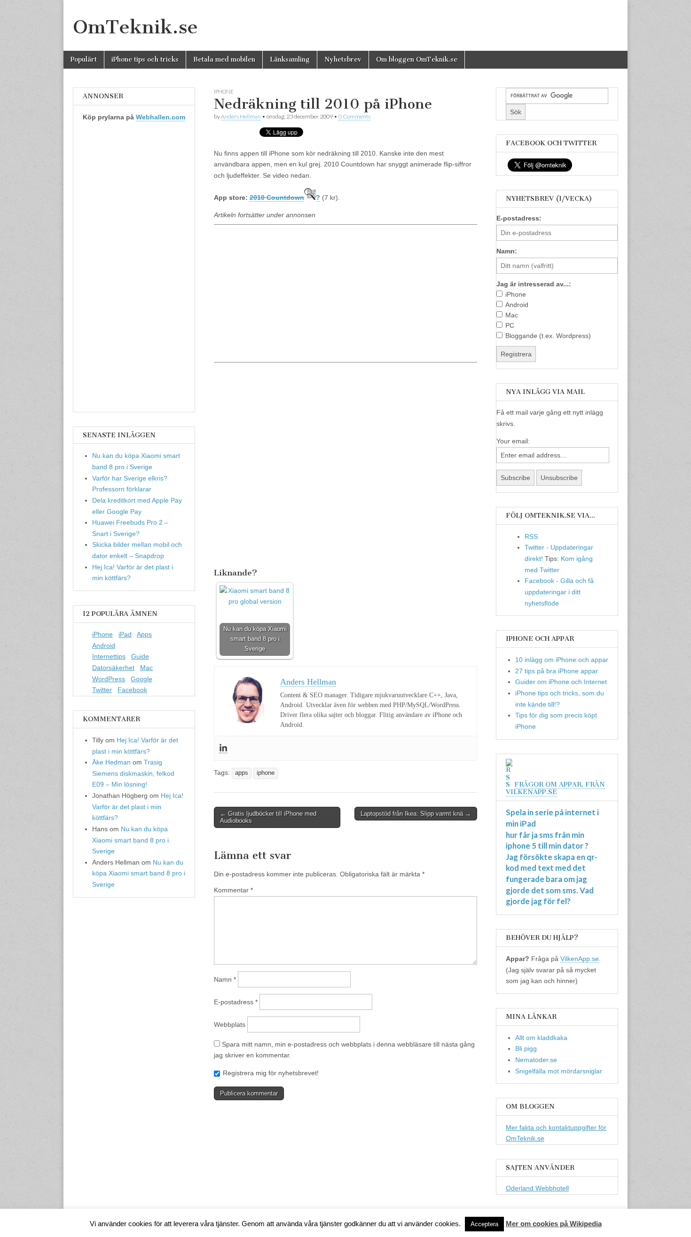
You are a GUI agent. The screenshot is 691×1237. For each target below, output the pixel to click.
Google (141, 679)
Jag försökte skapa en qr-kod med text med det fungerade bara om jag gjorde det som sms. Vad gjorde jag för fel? (551, 879)
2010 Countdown (277, 197)
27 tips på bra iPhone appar (556, 671)
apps (241, 773)
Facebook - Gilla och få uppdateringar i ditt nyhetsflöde (559, 592)
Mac (146, 667)
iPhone (102, 634)
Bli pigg (526, 1048)
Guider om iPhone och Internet (561, 681)
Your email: (513, 441)
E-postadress (236, 1002)
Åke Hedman (111, 762)
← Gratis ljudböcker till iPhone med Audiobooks (268, 817)
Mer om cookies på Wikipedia (554, 1224)
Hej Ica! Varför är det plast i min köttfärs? (137, 806)
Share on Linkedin (272, 548)
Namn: (506, 251)
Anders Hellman (241, 116)
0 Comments (354, 116)
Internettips (109, 656)
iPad (125, 634)
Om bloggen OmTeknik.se (416, 59)
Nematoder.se (536, 1060)
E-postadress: (519, 218)
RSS (531, 536)
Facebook (132, 689)
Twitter (102, 689)
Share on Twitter (248, 548)
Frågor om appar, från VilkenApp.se (555, 788)
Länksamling (290, 59)
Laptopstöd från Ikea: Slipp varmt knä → (416, 813)
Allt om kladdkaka (541, 1037)
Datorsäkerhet (113, 667)
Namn (225, 979)
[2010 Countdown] (310, 197)
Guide (140, 656)
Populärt (84, 59)
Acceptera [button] (484, 1224)
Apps (144, 634)
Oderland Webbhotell (537, 1188)
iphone (224, 91)
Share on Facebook (224, 548)
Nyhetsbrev (342, 59)
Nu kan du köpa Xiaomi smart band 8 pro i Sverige (130, 840)
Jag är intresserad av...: (533, 284)
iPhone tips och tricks (145, 59)
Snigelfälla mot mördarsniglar (558, 1071)
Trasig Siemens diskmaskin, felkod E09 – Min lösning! (133, 773)
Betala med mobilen (224, 59)
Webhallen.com (160, 117)
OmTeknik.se (135, 27)
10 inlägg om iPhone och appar (561, 659)
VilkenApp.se (579, 958)
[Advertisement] (345, 293)
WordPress (108, 679)
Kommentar (233, 890)
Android (103, 645)
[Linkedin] (223, 748)
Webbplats (229, 1024)
